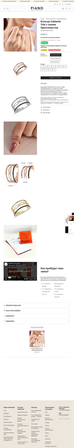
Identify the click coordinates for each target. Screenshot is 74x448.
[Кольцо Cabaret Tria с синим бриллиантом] (37, 339)
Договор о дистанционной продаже (21, 431)
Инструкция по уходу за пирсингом (36, 427)
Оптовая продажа (64, 414)
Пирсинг (47, 415)
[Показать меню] (4, 9)
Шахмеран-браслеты (51, 446)
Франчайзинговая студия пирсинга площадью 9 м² (8, 438)
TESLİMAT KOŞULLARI (13, 305)
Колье (46, 436)
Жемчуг (47, 422)
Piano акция (34, 424)
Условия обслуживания (7, 429)
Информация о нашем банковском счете (22, 437)
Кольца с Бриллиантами (49, 429)
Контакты (6, 419)
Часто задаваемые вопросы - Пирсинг (36, 415)
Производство (7, 416)
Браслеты (47, 439)
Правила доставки (22, 412)
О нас (5, 410)
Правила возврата (22, 415)
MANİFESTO (10, 316)
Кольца (47, 425)
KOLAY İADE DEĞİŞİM (13, 311)
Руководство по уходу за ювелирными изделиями (35, 434)
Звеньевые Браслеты (48, 442)
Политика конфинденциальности (22, 425)
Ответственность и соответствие (22, 442)
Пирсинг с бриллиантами (49, 418)
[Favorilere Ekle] (42, 332)
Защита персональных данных (21, 419)
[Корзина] (69, 9)
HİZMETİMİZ (10, 321)
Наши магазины (8, 422)
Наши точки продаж (9, 425)
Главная (43, 18)
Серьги (47, 433)
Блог (46, 412)
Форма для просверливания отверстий (35, 440)
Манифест (6, 413)
